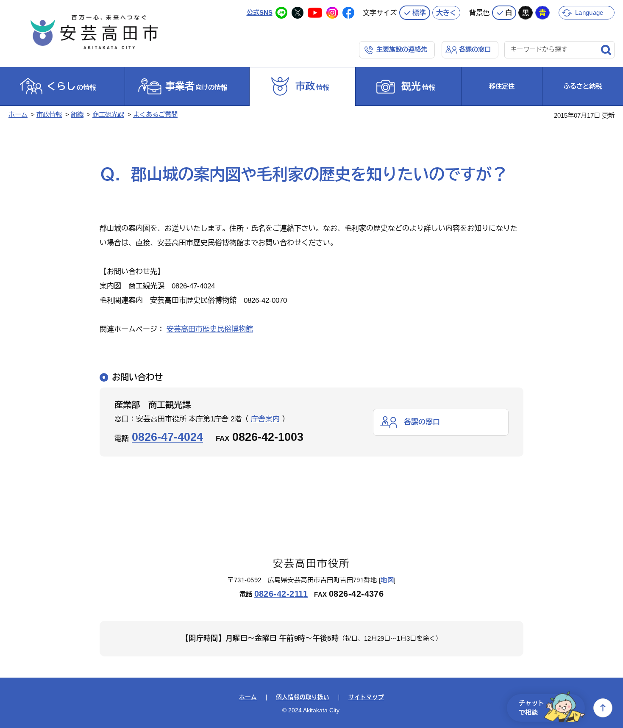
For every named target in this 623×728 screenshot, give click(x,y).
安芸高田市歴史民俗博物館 (210, 329)
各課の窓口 (475, 49)
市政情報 (49, 114)
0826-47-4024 (167, 436)
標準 (419, 13)
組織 (77, 114)
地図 (387, 580)
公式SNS (260, 12)
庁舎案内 (265, 419)
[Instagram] (332, 13)
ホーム (18, 114)
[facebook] (348, 13)
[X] (297, 13)
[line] (281, 13)
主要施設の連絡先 (401, 49)
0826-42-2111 (281, 593)
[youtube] (315, 13)
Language (589, 12)
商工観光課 (108, 114)
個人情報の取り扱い (302, 697)
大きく (446, 13)
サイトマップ (366, 697)
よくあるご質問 (155, 114)
